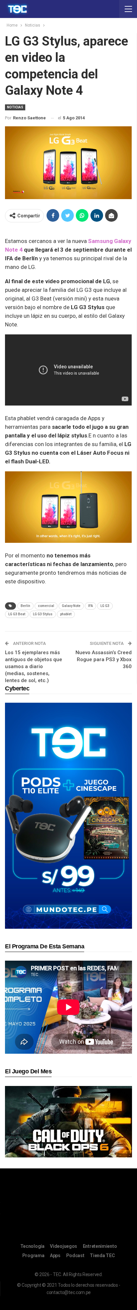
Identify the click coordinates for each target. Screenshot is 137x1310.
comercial (46, 606)
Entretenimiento (100, 1246)
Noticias (15, 107)
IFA (90, 606)
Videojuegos (63, 1246)
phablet (65, 614)
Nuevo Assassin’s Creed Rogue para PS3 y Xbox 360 (103, 659)
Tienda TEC (102, 1255)
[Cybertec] (68, 815)
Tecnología (32, 1246)
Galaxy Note (71, 606)
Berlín (25, 606)
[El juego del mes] (68, 1121)
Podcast (75, 1255)
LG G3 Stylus (43, 614)
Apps (55, 1255)
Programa (33, 1255)
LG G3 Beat (16, 614)
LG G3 (104, 606)
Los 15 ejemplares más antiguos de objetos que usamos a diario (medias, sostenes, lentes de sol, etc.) (33, 666)
